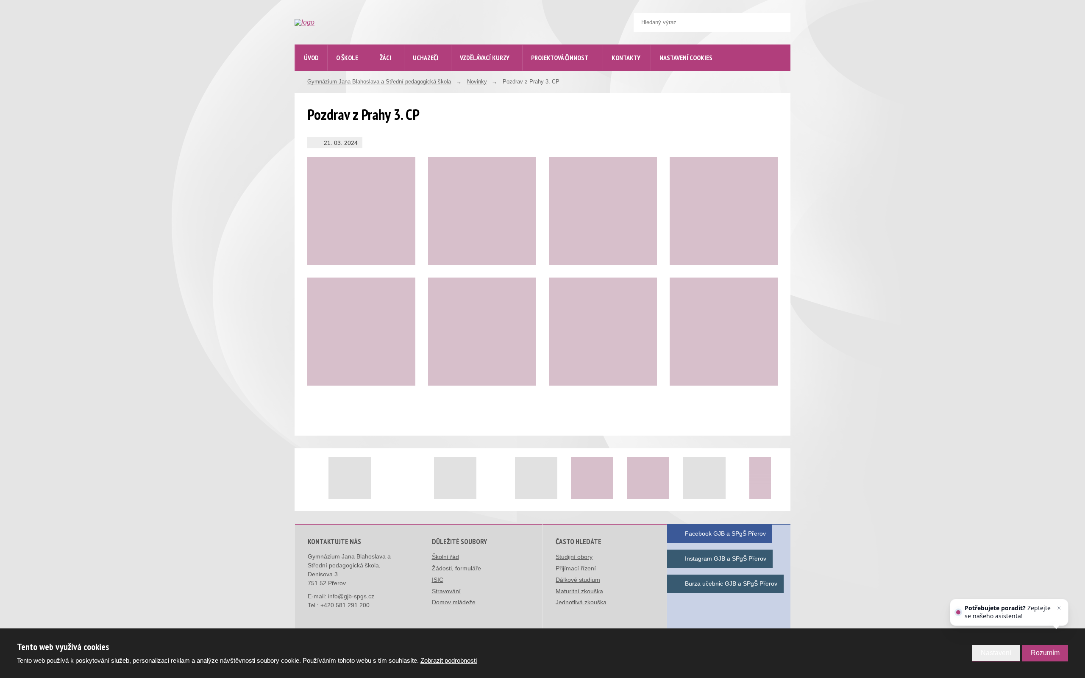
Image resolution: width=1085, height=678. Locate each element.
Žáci (385, 57)
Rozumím (1045, 652)
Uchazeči (425, 57)
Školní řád (445, 556)
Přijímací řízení (576, 568)
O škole (347, 57)
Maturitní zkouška (579, 591)
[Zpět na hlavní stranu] (359, 22)
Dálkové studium (578, 579)
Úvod (311, 57)
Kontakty (626, 57)
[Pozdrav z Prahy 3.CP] (361, 211)
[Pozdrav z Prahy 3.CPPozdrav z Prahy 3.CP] (724, 332)
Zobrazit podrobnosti (448, 660)
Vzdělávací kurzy (484, 57)
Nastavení (996, 652)
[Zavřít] (1059, 608)
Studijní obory (574, 556)
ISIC (437, 579)
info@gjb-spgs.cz (351, 596)
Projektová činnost (559, 57)
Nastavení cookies (685, 57)
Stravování (446, 591)
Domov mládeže (454, 602)
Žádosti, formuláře (456, 568)
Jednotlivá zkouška (581, 602)
